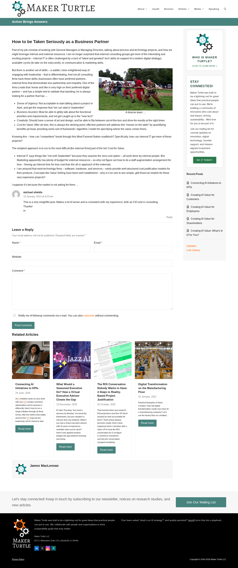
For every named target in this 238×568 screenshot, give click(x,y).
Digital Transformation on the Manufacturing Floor (152, 388)
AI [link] (19, 399)
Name (16, 242)
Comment (18, 270)
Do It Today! (205, 160)
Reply (169, 217)
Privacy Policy (18, 559)
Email (98, 242)
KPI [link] (27, 418)
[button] (225, 9)
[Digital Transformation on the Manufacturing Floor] (154, 360)
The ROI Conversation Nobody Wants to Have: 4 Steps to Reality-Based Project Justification (112, 392)
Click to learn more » (204, 66)
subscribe (89, 315)
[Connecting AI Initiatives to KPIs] (31, 360)
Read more (24, 428)
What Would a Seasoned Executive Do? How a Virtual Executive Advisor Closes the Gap (69, 392)
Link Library (193, 250)
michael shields (32, 192)
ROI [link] (25, 402)
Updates (191, 246)
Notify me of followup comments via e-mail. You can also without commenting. (68, 315)
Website (16, 256)
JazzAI (191, 520)
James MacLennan (44, 465)
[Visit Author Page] (21, 469)
